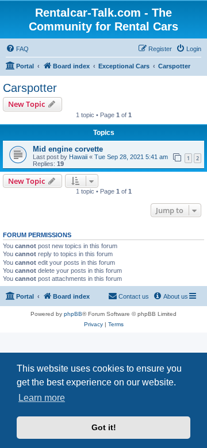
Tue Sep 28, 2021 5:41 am (131, 156)
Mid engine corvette (68, 149)
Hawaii (78, 156)
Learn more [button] (41, 398)
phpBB (73, 314)
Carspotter (30, 88)
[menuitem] (17, 49)
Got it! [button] (103, 427)
